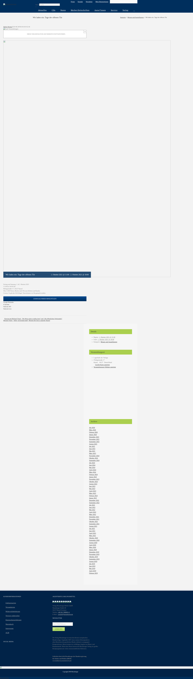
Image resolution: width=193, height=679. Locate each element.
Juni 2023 (92, 486)
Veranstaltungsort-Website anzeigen (105, 367)
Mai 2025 (92, 451)
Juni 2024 (92, 465)
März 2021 (92, 536)
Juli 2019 (92, 564)
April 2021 (92, 533)
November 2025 (94, 439)
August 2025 (93, 444)
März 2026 (92, 430)
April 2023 (92, 491)
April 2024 (92, 470)
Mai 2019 (92, 568)
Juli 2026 (92, 427)
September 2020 (94, 540)
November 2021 (94, 519)
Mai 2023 (92, 489)
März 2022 (92, 514)
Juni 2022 (92, 507)
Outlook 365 (7, 306)
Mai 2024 (92, 467)
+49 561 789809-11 (64, 612)
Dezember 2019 (94, 552)
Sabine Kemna (7, 27)
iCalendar (6, 304)
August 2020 (93, 543)
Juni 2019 (92, 566)
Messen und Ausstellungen (109, 342)
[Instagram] (13, 647)
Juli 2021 (92, 528)
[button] (134, 10)
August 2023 (93, 484)
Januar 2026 (93, 435)
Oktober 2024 (93, 458)
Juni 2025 (92, 449)
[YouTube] (9, 647)
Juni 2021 (92, 531)
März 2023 (92, 493)
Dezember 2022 (94, 500)
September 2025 (94, 442)
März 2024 (92, 472)
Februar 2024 (93, 474)
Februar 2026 (93, 432)
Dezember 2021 (94, 517)
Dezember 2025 (94, 437)
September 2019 (94, 559)
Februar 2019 (93, 573)
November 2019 (94, 554)
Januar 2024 (93, 477)
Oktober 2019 (93, 557)
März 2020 (92, 547)
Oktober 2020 (93, 538)
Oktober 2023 (93, 481)
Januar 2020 (93, 550)
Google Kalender (8, 302)
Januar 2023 (93, 498)
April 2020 (92, 545)
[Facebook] (4, 647)
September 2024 (94, 460)
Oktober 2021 (93, 521)
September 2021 (94, 524)
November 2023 (94, 479)
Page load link (4, 678)
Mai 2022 (92, 510)
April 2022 (92, 512)
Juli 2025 (92, 446)
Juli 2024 (92, 463)
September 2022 (94, 503)
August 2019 (93, 561)
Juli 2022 (92, 505)
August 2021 (93, 526)
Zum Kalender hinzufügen (44, 299)
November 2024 (94, 456)
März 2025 (92, 453)
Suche (37, 4)
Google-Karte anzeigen (102, 365)
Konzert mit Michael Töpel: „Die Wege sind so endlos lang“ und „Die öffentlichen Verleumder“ (33, 319)
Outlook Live (7, 309)
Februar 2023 (93, 496)
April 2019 (92, 571)
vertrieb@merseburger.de (65, 614)
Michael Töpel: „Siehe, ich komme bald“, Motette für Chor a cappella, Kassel (26, 320)
